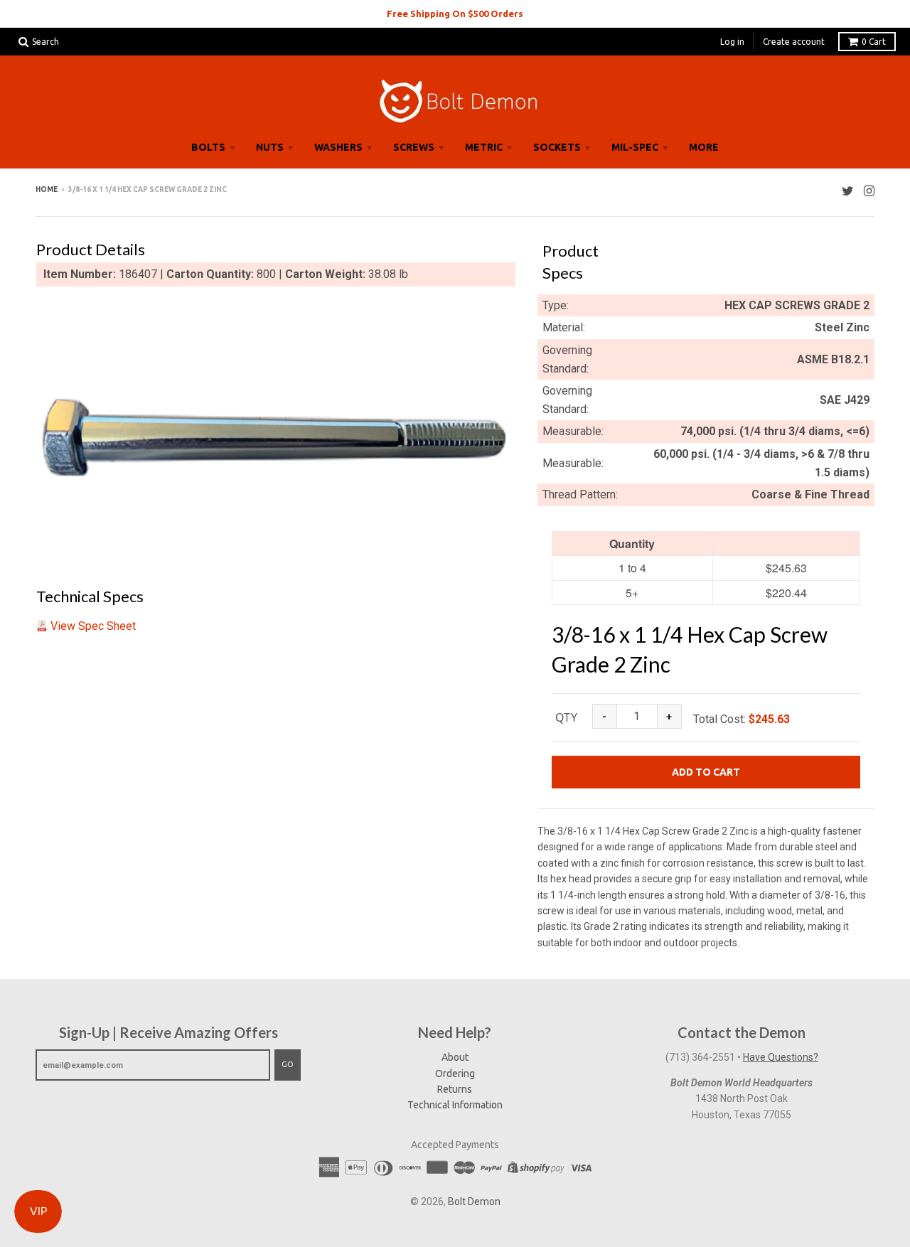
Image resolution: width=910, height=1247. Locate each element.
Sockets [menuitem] (557, 147)
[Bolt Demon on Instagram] (869, 191)
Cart (874, 41)
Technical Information (455, 1104)
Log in (732, 41)
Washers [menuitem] (338, 147)
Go (288, 1064)
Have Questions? (780, 1057)
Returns (454, 1089)
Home (47, 189)
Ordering (455, 1073)
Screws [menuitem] (413, 147)
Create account (794, 41)
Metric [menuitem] (484, 147)
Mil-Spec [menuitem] (634, 147)
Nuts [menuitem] (270, 147)
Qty (566, 717)
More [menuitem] (704, 147)
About (455, 1057)
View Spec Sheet (93, 626)
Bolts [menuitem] (208, 147)
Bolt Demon (474, 1201)
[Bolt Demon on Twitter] (848, 191)
